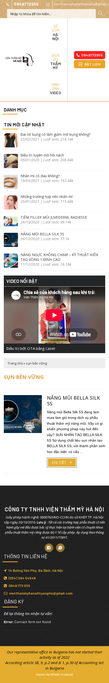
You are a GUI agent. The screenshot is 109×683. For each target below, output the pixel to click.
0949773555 (26, 4)
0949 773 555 (19, 585)
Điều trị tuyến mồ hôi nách (42, 155)
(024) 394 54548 (22, 578)
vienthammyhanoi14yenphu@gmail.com (40, 593)
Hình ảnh (55, 88)
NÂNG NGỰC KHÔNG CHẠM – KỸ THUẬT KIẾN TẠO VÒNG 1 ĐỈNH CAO (59, 257)
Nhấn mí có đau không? (40, 175)
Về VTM (55, 32)
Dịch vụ (55, 61)
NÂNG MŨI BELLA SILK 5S (42, 234)
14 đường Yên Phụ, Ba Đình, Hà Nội (35, 570)
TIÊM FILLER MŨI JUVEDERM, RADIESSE (54, 217)
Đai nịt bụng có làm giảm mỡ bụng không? (55, 134)
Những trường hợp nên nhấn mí (46, 196)
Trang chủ (15, 363)
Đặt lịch (92, 64)
